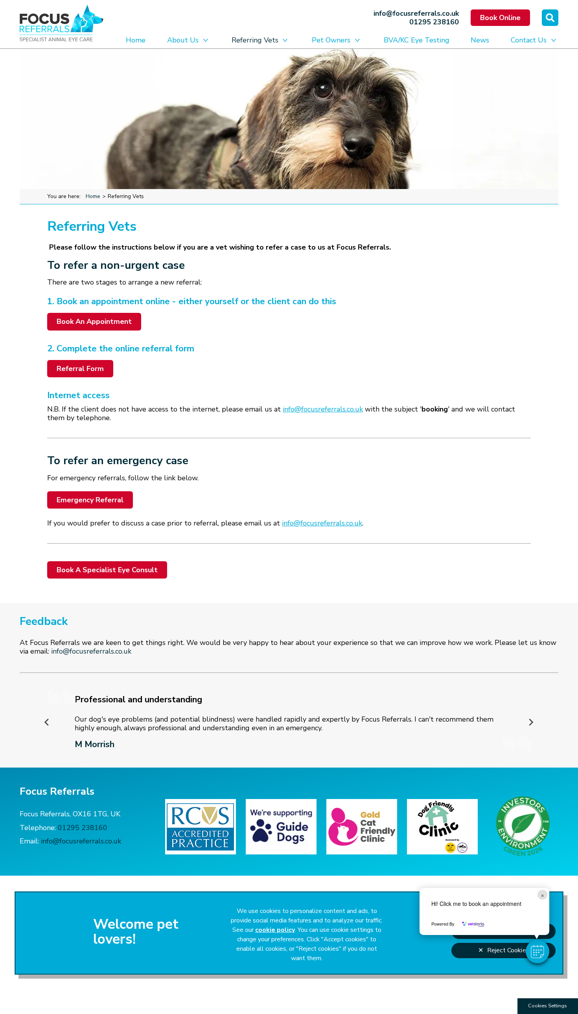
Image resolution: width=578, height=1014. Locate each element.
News (480, 40)
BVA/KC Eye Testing (416, 40)
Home (135, 40)
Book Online (500, 17)
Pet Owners (331, 40)
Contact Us (529, 40)
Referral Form (80, 368)
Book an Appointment (94, 321)
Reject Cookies (508, 950)
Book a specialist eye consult (107, 570)
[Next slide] (530, 722)
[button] (537, 951)
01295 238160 (434, 22)
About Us (183, 40)
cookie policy (275, 930)
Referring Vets (255, 40)
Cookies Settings (547, 1005)
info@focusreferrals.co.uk (416, 13)
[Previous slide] (47, 722)
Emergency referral (90, 500)
